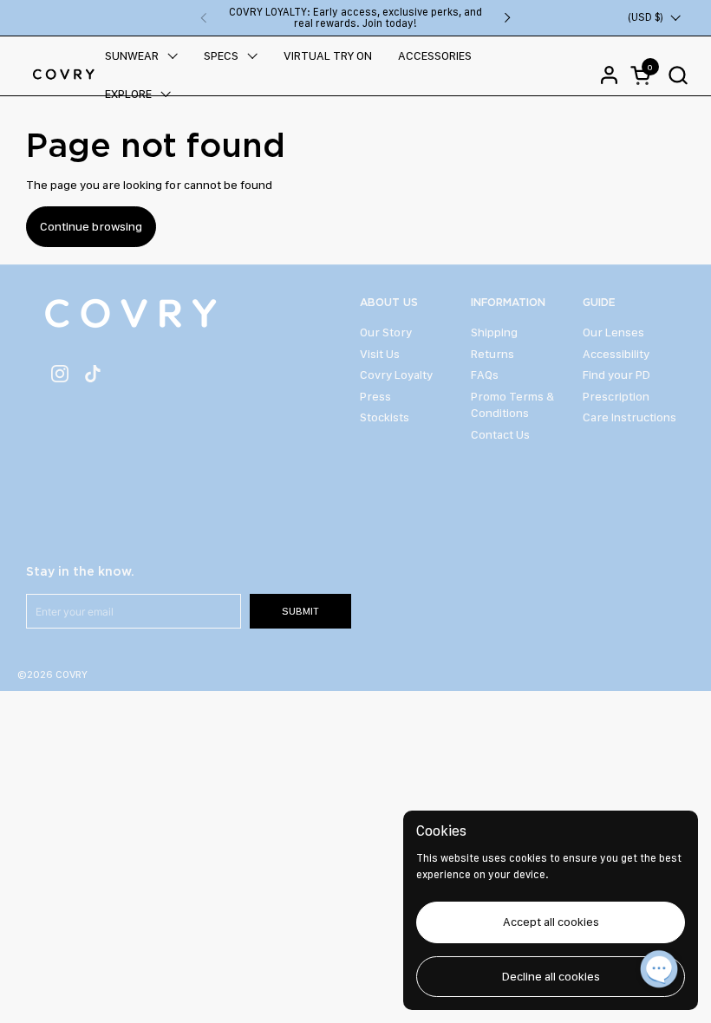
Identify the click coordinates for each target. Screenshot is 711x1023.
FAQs (485, 374)
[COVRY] (63, 74)
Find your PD (616, 374)
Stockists (384, 417)
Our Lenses (613, 332)
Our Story (386, 332)
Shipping (494, 332)
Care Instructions (629, 417)
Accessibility (616, 354)
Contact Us (500, 434)
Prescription (616, 396)
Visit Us (380, 354)
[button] (677, 75)
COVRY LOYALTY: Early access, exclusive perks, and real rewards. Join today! (355, 17)
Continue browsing (91, 226)
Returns (492, 354)
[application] (659, 971)
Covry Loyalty (396, 374)
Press (375, 396)
